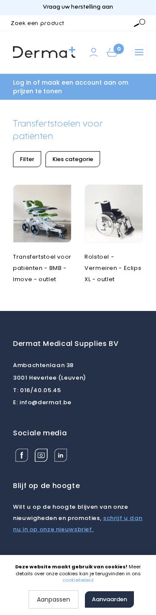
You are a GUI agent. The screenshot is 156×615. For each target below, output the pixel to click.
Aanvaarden (109, 599)
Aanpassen (53, 599)
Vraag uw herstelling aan (78, 7)
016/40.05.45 (37, 390)
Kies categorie (72, 159)
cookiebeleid (78, 580)
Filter (27, 159)
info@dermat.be (42, 402)
